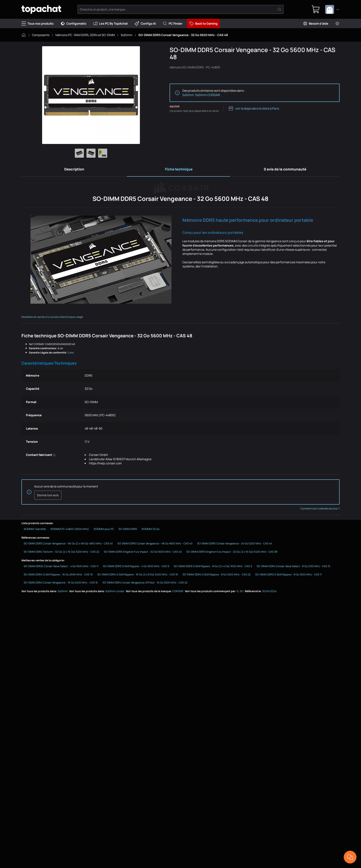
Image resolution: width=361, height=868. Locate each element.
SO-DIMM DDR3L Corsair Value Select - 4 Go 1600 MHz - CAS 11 (61, 566)
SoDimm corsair (114, 591)
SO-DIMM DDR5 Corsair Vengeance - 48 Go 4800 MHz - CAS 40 (155, 543)
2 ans (70, 352)
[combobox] (332, 9)
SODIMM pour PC (104, 529)
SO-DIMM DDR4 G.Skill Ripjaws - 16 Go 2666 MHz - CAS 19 (58, 574)
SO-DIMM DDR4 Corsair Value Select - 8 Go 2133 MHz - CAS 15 (293, 566)
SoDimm (126, 34)
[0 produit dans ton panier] (315, 9)
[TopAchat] (41, 9)
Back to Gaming (206, 23)
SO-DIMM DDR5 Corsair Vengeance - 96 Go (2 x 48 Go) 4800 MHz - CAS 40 (68, 543)
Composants (40, 34)
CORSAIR (177, 591)
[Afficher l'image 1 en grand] (79, 153)
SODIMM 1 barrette (35, 529)
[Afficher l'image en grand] (91, 95)
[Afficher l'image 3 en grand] (102, 153)
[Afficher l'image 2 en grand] (91, 153)
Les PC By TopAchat (113, 23)
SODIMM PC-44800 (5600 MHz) (69, 529)
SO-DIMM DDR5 (127, 529)
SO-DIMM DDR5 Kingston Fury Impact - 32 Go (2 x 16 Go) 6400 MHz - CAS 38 (231, 551)
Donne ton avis (48, 495)
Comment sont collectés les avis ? (320, 508)
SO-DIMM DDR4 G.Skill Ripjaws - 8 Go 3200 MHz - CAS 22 (217, 574)
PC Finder (175, 23)
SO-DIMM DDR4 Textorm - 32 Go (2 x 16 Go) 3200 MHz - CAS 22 (61, 551)
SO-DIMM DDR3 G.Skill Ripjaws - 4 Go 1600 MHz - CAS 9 (136, 566)
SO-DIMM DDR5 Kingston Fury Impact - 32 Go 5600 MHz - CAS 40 (143, 551)
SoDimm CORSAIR (207, 95)
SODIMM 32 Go (150, 529)
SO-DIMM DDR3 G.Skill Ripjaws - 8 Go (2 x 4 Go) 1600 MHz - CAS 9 (213, 566)
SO (241, 591)
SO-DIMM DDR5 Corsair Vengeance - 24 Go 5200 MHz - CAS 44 (234, 543)
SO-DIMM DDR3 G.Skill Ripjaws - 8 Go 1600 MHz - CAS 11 (288, 574)
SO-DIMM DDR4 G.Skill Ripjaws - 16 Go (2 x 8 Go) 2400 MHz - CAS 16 (137, 574)
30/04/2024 (269, 591)
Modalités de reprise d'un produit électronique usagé (52, 317)
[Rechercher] (279, 9)
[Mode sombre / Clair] (337, 23)
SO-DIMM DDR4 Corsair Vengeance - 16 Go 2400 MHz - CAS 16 (61, 582)
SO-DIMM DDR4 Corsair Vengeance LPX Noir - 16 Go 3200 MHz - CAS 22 (144, 582)
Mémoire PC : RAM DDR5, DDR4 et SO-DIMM (85, 34)
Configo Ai (148, 23)
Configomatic (76, 23)
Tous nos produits (40, 23)
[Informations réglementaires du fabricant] (54, 455)
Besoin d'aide (318, 23)
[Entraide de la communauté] (350, 857)
